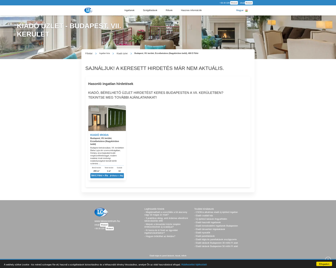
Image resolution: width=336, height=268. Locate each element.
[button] (129, 10)
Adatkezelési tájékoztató (194, 264)
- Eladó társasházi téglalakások (209, 229)
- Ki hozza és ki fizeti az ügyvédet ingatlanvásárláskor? (161, 231)
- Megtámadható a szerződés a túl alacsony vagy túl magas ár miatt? (165, 213)
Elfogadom (324, 264)
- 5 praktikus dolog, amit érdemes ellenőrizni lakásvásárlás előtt (166, 219)
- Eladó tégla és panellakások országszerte (215, 239)
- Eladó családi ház (203, 215)
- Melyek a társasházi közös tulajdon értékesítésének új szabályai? (162, 225)
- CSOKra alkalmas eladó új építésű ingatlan (216, 212)
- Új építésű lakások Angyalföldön (210, 219)
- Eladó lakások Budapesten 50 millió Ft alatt (216, 246)
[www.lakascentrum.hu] (89, 10)
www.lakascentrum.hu (107, 221)
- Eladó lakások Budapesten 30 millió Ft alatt (216, 243)
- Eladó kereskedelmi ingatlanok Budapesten (216, 226)
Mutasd (234, 3)
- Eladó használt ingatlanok (207, 222)
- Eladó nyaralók (202, 232)
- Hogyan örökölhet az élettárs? (159, 236)
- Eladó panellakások (204, 236)
